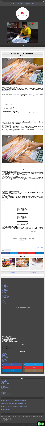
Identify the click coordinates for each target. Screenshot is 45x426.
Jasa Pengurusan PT (5, 356)
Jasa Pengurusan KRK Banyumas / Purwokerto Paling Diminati (35, 268)
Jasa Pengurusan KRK (8, 249)
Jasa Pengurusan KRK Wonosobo (32, 94)
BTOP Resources (23, 423)
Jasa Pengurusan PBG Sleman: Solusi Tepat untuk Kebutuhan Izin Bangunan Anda (13, 400)
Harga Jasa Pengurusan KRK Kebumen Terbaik (22, 268)
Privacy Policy (29, 424)
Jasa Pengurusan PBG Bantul (5, 409)
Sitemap (24, 424)
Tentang (21, 3)
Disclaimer (33, 424)
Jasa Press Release (5, 353)
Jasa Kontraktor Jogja (5, 355)
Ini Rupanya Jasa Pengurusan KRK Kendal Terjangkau (7, 268)
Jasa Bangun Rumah (5, 360)
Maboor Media (13, 423)
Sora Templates (7, 423)
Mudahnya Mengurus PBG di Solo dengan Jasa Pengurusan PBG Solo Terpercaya (13, 403)
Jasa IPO (3, 361)
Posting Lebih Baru (12, 272)
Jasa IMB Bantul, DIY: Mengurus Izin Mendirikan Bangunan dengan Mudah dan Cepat (14, 406)
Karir (24, 3)
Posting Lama (33, 272)
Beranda (12, 3)
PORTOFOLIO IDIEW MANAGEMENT (32, 236)
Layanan (32, 3)
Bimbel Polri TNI (4, 354)
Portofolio (17, 3)
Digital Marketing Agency (5, 357)
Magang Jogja (4, 358)
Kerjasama (28, 3)
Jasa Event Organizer (5, 359)
